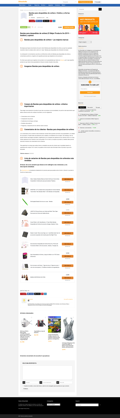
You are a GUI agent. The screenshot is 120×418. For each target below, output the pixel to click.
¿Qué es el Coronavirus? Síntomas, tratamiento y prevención (87, 110)
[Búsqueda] (76, 2)
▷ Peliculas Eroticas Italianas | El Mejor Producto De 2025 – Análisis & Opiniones (88, 115)
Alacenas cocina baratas (86, 127)
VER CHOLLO (67, 179)
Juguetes (50, 5)
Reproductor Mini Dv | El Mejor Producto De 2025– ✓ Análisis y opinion (89, 124)
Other (47, 17)
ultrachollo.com (25, 170)
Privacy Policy (26, 408)
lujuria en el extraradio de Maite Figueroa (89, 118)
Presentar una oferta (86, 2)
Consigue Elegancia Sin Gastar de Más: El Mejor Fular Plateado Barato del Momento (68, 345)
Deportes (36, 5)
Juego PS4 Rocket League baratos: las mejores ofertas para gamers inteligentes (54, 337)
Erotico (43, 5)
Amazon (62, 60)
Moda (63, 5)
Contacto (57, 5)
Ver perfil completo (68, 299)
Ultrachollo (33, 17)
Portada (21, 10)
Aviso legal (20, 408)
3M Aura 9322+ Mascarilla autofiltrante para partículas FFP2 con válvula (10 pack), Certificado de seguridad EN (25, 335)
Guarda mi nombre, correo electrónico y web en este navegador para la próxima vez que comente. (46, 386)
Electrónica (22, 5)
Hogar (29, 5)
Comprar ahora (69, 27)
